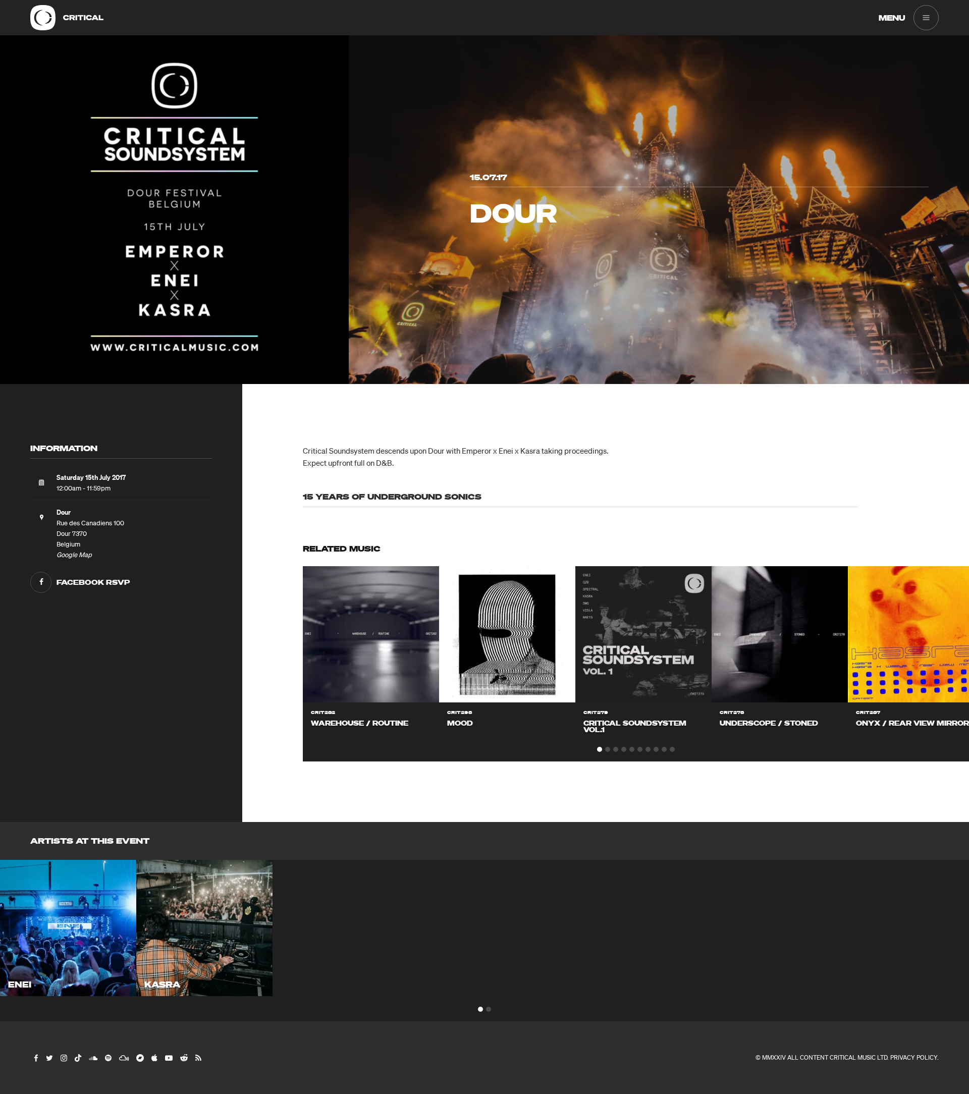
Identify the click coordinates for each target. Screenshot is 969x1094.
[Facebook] (35, 1058)
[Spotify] (107, 1058)
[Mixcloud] (123, 1058)
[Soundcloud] (92, 1058)
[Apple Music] (154, 1058)
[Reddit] (183, 1058)
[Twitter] (49, 1058)
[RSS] (198, 1058)
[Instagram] (63, 1058)
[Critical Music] (43, 17)
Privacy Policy (913, 1057)
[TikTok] (77, 1058)
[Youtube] (168, 1058)
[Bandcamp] (139, 1058)
